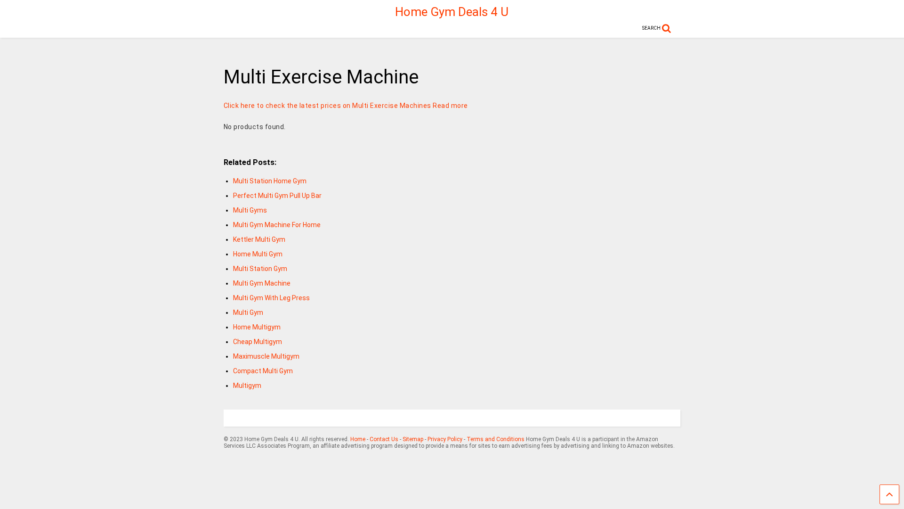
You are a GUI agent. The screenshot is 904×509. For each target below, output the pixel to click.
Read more (450, 105)
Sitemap (413, 439)
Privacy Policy (445, 439)
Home (357, 439)
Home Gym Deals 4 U (451, 12)
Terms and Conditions (496, 439)
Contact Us (384, 439)
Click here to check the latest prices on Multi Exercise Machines (327, 105)
